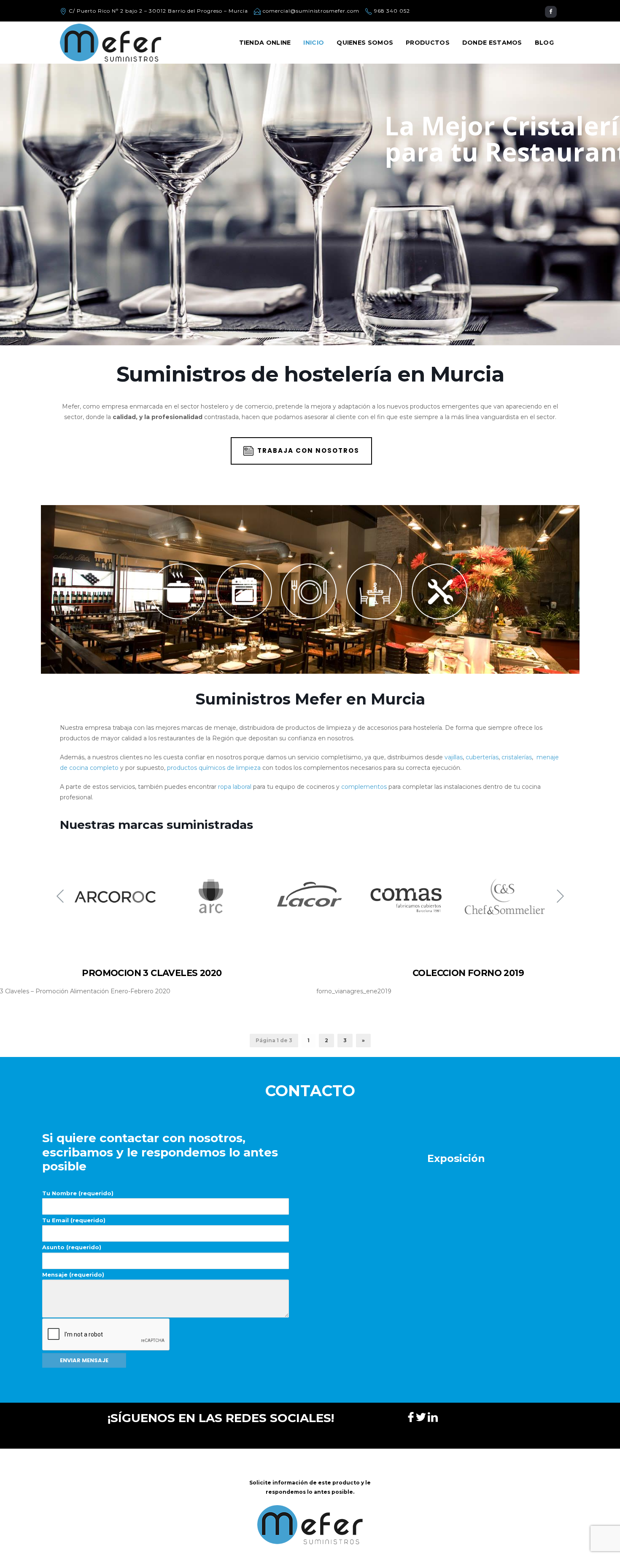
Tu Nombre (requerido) (77, 1193)
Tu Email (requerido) (73, 1220)
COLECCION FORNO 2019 (468, 973)
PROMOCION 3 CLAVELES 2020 (151, 973)
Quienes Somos (365, 42)
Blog (544, 42)
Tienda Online (265, 42)
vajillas (454, 757)
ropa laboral (234, 787)
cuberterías (482, 757)
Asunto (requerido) (71, 1247)
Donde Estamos (492, 42)
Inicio (313, 42)
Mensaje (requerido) (73, 1274)
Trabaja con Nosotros (308, 450)
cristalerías (516, 757)
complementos (364, 787)
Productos (428, 42)
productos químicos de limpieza (214, 768)
